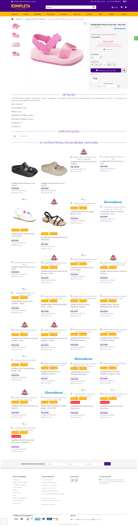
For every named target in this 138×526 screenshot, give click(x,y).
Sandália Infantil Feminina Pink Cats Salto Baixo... (54, 238)
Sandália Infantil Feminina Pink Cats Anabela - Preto (24, 339)
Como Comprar (17, 487)
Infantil (19, 19)
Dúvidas (15, 490)
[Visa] (16, 520)
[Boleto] (43, 520)
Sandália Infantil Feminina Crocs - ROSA (23, 268)
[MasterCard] (22, 520)
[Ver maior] (85, 23)
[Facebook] (124, 1)
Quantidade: (95, 54)
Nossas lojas (17, 503)
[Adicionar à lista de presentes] (124, 70)
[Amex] (37, 520)
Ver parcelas (109, 49)
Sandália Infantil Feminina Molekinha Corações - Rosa (110, 372)
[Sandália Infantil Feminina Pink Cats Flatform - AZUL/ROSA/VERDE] (113, 264)
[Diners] (28, 520)
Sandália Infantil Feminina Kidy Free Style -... (111, 407)
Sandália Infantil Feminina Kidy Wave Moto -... (82, 407)
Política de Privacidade (20, 482)
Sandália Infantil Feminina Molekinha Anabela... (80, 305)
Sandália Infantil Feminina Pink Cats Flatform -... (113, 272)
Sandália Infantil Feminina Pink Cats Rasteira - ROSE (54, 272)
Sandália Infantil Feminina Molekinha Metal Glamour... (110, 305)
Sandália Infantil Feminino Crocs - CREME (53, 184)
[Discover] (55, 520)
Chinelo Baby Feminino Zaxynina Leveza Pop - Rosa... (112, 212)
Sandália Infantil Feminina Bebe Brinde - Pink (23, 369)
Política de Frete (18, 500)
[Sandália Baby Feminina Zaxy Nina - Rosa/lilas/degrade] (95, 78)
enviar (107, 464)
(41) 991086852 (115, 1)
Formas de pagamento (20, 498)
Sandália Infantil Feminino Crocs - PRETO (23, 184)
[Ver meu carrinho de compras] (121, 7)
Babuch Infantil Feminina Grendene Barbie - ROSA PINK (54, 407)
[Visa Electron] (49, 520)
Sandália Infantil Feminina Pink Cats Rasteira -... (24, 407)
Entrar (115, 7)
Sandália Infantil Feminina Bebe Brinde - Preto (82, 212)
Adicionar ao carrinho (107, 70)
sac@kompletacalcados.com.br (25, 1)
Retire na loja (17, 493)
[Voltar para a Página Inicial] (12, 19)
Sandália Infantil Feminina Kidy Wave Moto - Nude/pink (22, 441)
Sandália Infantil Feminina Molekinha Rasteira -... (50, 372)
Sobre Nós (16, 479)
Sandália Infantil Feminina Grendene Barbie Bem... (80, 373)
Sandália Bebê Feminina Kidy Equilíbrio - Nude (22, 302)
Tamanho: (95, 61)
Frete (14, 495)
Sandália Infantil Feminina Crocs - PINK (112, 162)
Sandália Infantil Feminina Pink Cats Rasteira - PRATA (54, 339)
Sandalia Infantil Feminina (35, 19)
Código (93, 27)
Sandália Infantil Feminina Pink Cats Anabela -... (84, 162)
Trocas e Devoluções (19, 485)
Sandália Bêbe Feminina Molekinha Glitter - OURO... (54, 305)
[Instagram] (126, 1)
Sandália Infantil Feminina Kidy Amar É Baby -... (22, 234)
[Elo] (33, 518)
